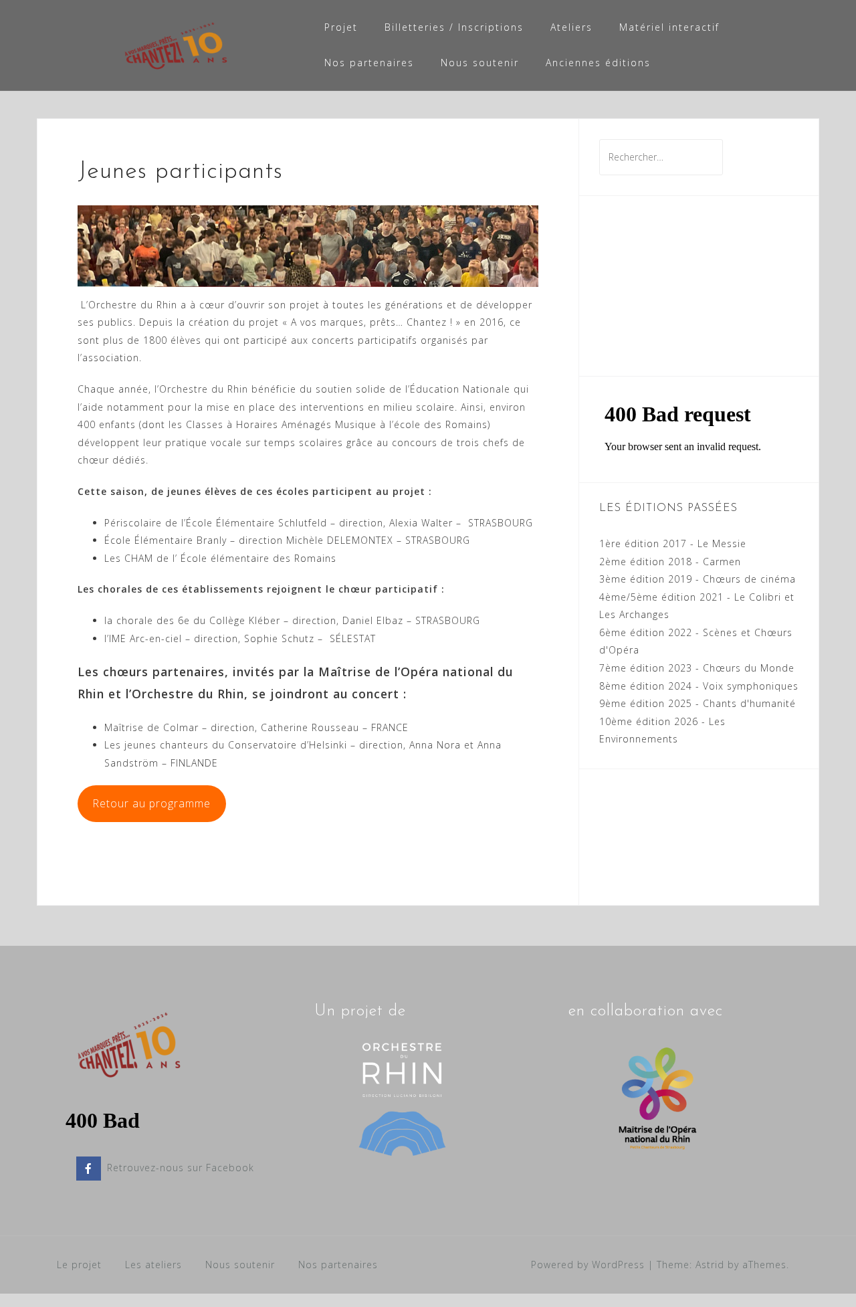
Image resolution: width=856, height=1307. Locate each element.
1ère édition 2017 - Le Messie (672, 543)
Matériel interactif (669, 27)
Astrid (710, 1264)
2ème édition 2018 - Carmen (670, 561)
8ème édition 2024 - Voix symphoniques (698, 686)
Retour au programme (152, 803)
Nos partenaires (369, 62)
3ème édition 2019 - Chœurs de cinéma (697, 579)
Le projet (79, 1264)
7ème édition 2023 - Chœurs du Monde (696, 668)
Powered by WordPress (588, 1264)
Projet (341, 27)
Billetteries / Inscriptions (454, 27)
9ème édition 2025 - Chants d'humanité (697, 703)
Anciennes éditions (598, 62)
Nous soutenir (480, 62)
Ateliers (571, 27)
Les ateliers (153, 1264)
